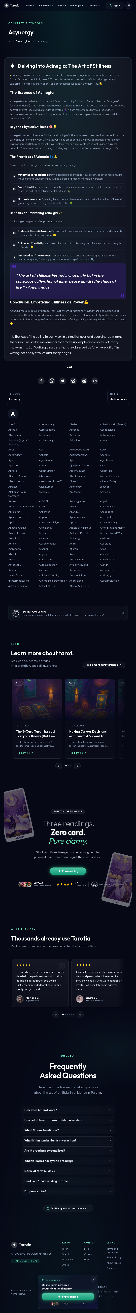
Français (109, 1296)
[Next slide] (77, 766)
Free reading (70, 871)
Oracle (65, 1264)
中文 (100, 1296)
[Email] (94, 380)
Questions (67, 1254)
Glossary (89, 1254)
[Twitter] (62, 380)
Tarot (65, 1248)
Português (105, 1291)
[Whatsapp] (51, 380)
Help (86, 1259)
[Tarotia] (12, 5)
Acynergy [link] (43, 41)
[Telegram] (73, 380)
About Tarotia (114, 1262)
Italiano (117, 1291)
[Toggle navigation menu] (128, 5)
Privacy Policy (114, 1257)
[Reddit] (84, 380)
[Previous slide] (58, 766)
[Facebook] (41, 380)
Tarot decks (68, 1259)
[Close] (93, 1279)
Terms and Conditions (112, 1250)
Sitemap (111, 1268)
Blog (86, 1248)
